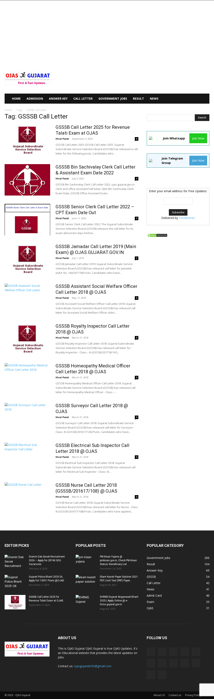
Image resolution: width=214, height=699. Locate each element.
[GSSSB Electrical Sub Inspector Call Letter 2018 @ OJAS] (27, 458)
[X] (162, 675)
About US (159, 695)
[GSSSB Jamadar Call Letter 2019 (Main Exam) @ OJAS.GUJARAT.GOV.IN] (27, 259)
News (154, 98)
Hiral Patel (62, 138)
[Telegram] (196, 663)
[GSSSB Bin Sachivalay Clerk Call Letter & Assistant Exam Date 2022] (27, 180)
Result (138, 98)
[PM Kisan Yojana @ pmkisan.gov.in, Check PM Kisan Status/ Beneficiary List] (86, 562)
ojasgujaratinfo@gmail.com (92, 666)
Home (8, 110)
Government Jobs (112, 98)
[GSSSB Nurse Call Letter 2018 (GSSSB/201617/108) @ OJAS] (27, 498)
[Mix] (151, 663)
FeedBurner (187, 218)
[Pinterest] (173, 663)
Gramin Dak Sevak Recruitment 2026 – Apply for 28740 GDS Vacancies (47, 560)
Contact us (175, 695)
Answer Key (58, 98)
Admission (35, 98)
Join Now (198, 138)
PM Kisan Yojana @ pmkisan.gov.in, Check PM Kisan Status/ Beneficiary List (118, 560)
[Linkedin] (185, 652)
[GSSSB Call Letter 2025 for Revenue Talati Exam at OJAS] (27, 140)
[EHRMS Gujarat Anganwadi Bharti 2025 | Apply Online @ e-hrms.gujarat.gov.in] (86, 602)
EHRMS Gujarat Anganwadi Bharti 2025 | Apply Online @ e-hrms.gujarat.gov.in (119, 600)
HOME (16, 98)
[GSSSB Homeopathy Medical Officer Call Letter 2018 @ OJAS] (27, 378)
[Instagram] (173, 651)
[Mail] (196, 652)
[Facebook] (162, 652)
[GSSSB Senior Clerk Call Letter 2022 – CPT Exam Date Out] (27, 220)
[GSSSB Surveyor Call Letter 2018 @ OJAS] (27, 418)
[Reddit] (185, 663)
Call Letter (83, 98)
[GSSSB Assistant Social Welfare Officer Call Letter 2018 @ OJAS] (27, 299)
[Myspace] (162, 663)
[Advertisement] (107, 31)
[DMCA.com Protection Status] (157, 236)
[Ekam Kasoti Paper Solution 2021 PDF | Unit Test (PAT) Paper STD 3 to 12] (86, 582)
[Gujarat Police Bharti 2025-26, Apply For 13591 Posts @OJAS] (15, 582)
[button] (204, 99)
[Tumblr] (151, 675)
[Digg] (151, 652)
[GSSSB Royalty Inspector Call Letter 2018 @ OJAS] (27, 339)
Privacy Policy (193, 695)
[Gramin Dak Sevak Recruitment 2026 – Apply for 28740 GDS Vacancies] (15, 562)
